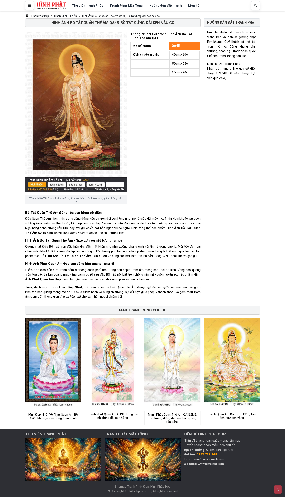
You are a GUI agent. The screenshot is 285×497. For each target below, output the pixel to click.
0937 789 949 (207, 454)
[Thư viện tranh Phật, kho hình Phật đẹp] (63, 459)
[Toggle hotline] (278, 489)
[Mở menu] (29, 5)
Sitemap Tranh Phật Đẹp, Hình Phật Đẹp (142, 486)
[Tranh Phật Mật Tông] (143, 459)
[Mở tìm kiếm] (255, 5)
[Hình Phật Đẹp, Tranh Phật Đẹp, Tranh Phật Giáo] (51, 5)
